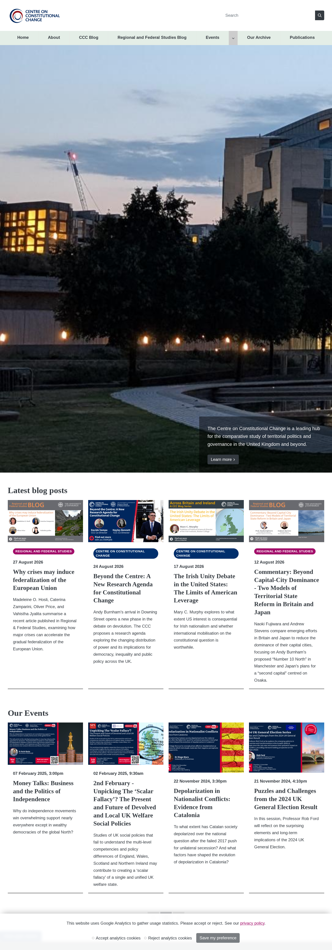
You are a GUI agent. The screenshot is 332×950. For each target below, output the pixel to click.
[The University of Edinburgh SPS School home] (35, 15)
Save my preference (218, 938)
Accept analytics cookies (118, 938)
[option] (166, 259)
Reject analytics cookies (169, 938)
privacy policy (252, 923)
